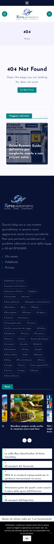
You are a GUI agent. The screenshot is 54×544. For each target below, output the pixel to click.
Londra (24, 344)
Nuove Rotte (11, 355)
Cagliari (41, 313)
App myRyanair (13, 302)
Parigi (8, 360)
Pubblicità (11, 262)
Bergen (36, 307)
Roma (41, 360)
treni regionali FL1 (40, 365)
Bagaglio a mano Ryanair (38, 302)
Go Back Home (27, 90)
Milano (26, 349)
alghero (33, 291)
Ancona (26, 297)
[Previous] (41, 116)
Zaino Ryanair (12, 376)
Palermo (38, 355)
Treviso (9, 371)
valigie (22, 371)
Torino (22, 365)
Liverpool (10, 344)
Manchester (11, 349)
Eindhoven (10, 334)
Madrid (37, 344)
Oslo (26, 355)
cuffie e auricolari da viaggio (19, 328)
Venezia (35, 371)
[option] (27, 143)
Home (27, 39)
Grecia (22, 339)
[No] (50, 532)
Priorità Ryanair (25, 360)
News (17, 399)
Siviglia (9, 365)
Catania (9, 318)
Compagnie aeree (13, 323)
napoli (39, 349)
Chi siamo (11, 256)
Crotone (31, 323)
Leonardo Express (40, 339)
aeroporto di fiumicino (16, 286)
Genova (9, 339)
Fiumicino (39, 334)
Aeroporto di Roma (14, 291)
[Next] (46, 116)
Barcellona (10, 307)
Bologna (27, 313)
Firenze (25, 334)
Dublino (42, 328)
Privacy (9, 267)
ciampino (24, 318)
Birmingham (11, 313)
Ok (27, 538)
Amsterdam (11, 297)
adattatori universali (15, 281)
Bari (24, 307)
